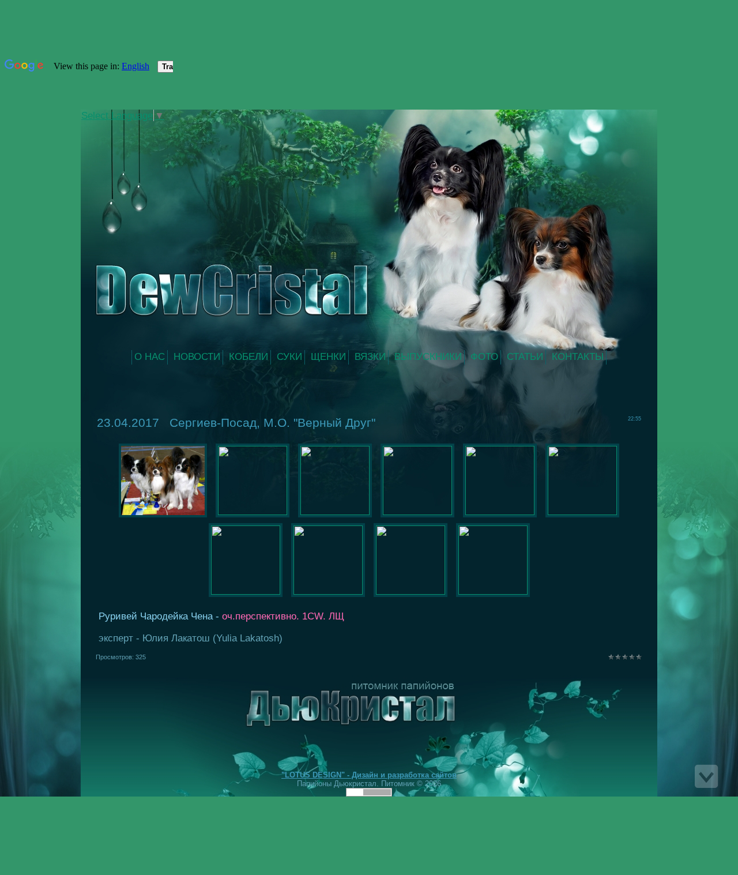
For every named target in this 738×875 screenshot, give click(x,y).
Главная (148, 129)
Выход (171, 129)
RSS (183, 129)
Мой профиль (160, 129)
